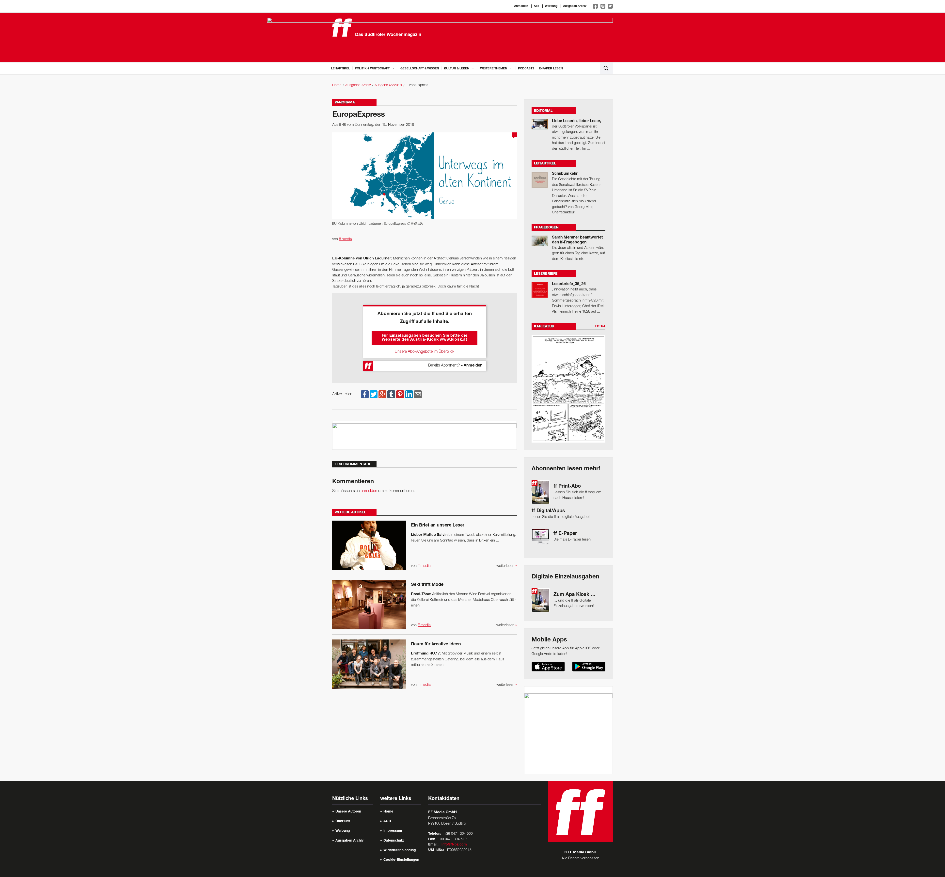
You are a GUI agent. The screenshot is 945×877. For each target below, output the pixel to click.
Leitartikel (340, 68)
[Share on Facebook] (365, 394)
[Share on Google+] (382, 394)
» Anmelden (471, 366)
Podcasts (526, 68)
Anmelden (521, 6)
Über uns (342, 821)
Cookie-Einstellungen (401, 860)
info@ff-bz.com (454, 844)
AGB (387, 821)
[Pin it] (400, 394)
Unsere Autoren (348, 811)
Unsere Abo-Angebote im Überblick (424, 351)
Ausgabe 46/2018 (388, 85)
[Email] (418, 394)
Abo (536, 6)
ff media (345, 239)
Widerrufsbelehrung (399, 850)
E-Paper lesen (551, 68)
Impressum (392, 831)
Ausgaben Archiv (574, 6)
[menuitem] (340, 68)
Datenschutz (393, 841)
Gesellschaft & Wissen (419, 68)
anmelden (369, 491)
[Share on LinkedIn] (409, 394)
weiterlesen (506, 566)
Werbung (551, 6)
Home (336, 85)
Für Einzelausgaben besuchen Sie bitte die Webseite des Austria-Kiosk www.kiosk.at (425, 338)
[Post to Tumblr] (391, 394)
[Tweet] (374, 394)
